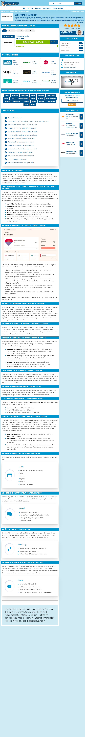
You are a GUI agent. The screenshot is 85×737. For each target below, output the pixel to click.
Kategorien (38, 8)
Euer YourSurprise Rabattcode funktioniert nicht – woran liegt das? (22, 149)
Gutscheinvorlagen (58, 8)
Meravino (33, 104)
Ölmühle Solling (24, 95)
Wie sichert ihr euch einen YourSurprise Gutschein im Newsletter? (22, 128)
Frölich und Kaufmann (23, 98)
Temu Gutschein (70, 115)
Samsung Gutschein (71, 152)
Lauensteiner (41, 95)
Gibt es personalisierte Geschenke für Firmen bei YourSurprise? (21, 138)
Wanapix (7, 95)
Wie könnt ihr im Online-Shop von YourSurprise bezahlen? (20, 152)
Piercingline (41, 101)
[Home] (23, 8)
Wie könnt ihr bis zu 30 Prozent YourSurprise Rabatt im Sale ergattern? (23, 132)
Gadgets (77, 11)
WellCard (6, 98)
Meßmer (34, 101)
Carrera (12, 98)
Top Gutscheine (47, 8)
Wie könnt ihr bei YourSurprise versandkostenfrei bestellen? (21, 156)
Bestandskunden (30, 30)
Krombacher (26, 101)
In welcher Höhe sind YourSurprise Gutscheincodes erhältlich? (21, 145)
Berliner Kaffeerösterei (51, 98)
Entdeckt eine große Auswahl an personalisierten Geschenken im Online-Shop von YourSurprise (28, 121)
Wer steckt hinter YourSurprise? (14, 118)
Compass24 (7, 101)
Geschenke (82, 11)
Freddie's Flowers (16, 101)
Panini (26, 104)
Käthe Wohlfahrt (51, 101)
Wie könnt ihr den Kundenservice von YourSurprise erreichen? (21, 163)
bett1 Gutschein (70, 142)
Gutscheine (11, 30)
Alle (4, 30)
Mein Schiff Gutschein (72, 133)
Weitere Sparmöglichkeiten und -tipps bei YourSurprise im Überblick (22, 135)
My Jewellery (15, 95)
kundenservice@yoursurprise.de (70, 67)
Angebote (20, 30)
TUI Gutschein (69, 124)
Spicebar (33, 95)
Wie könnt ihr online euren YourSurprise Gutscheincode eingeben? (22, 125)
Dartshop (33, 98)
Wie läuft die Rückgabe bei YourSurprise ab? (17, 159)
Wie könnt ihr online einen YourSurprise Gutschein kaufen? (20, 142)
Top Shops (30, 8)
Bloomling (40, 98)
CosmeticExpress (51, 95)
